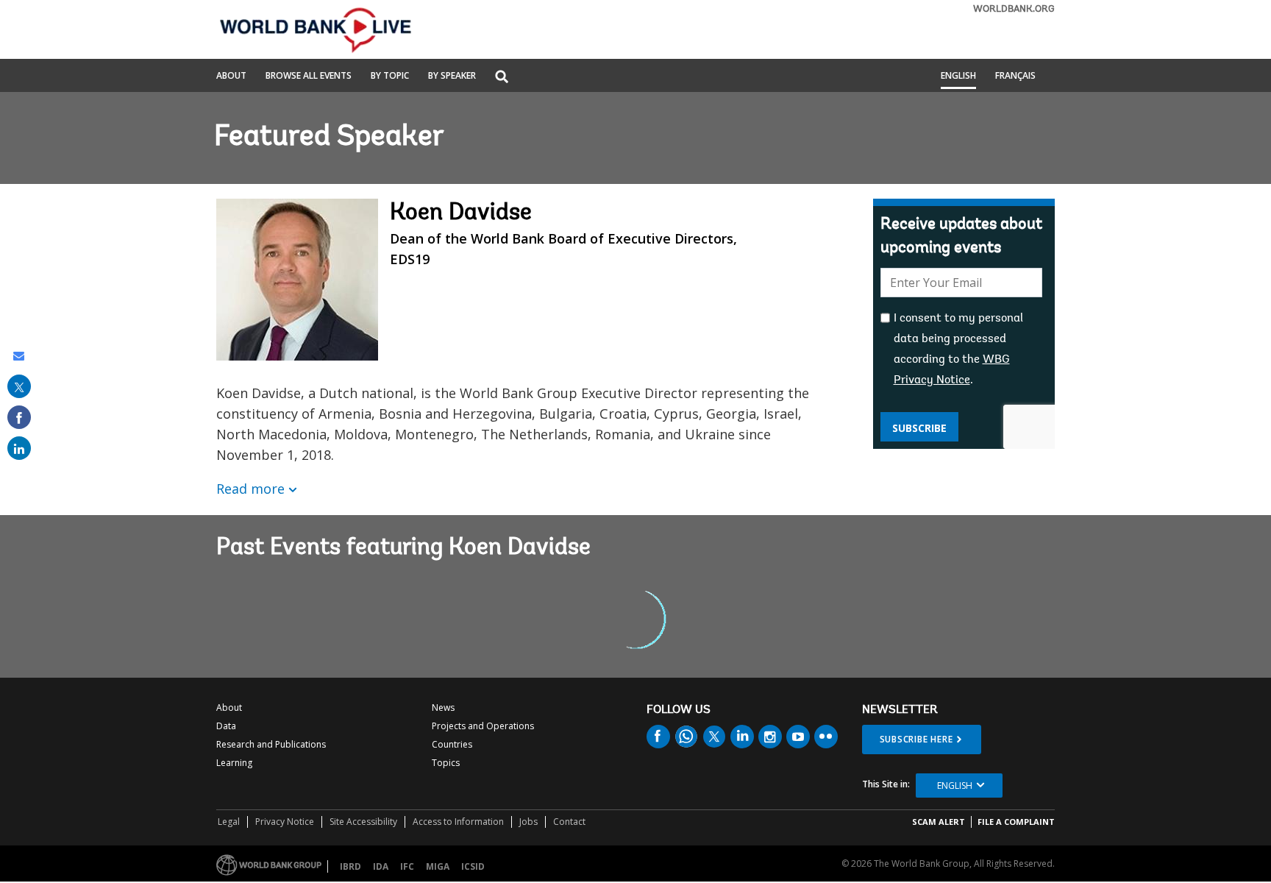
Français (1015, 76)
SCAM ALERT (938, 821)
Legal (229, 821)
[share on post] (19, 386)
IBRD (350, 866)
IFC (407, 866)
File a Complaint (1016, 821)
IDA (380, 866)
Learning (234, 762)
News (443, 707)
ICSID (473, 866)
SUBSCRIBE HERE (916, 739)
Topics (446, 762)
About (231, 76)
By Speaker (452, 76)
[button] (501, 77)
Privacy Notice (284, 821)
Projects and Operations (483, 726)
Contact (569, 821)
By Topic (390, 76)
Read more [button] (250, 488)
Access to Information (458, 821)
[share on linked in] (19, 448)
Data (226, 726)
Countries (452, 744)
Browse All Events (309, 76)
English (958, 76)
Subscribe (919, 428)
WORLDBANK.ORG (1014, 9)
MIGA (437, 866)
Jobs (528, 821)
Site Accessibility (363, 821)
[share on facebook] (19, 417)
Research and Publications (271, 744)
